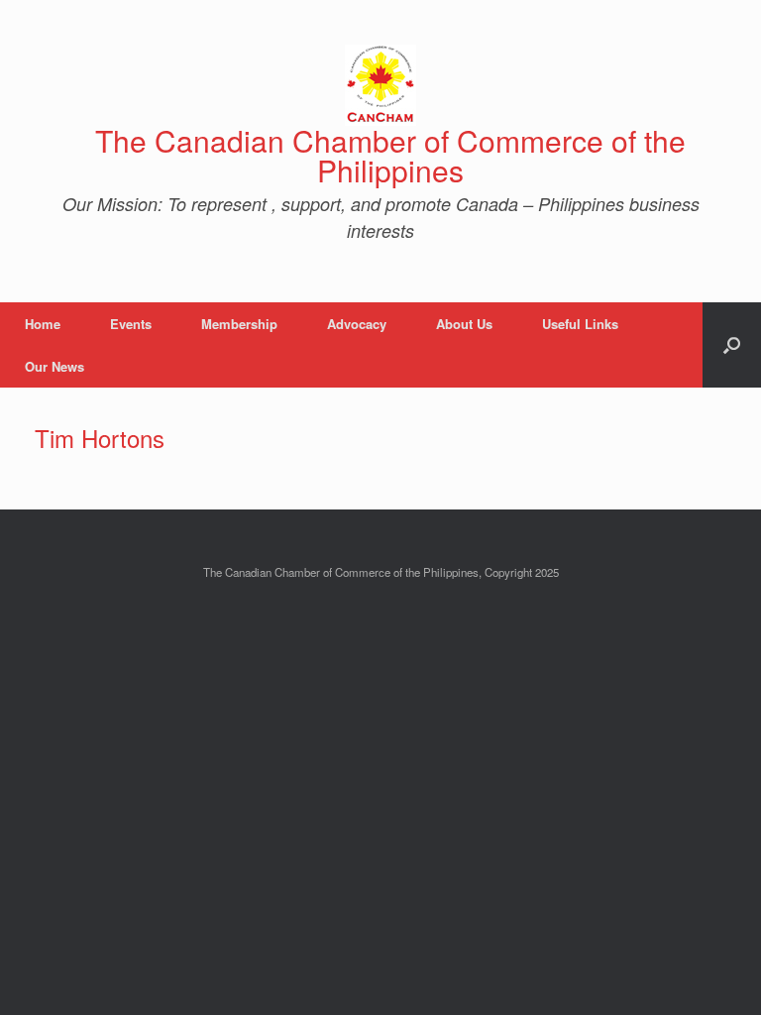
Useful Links (580, 323)
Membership (239, 323)
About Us (464, 323)
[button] (732, 345)
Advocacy (356, 323)
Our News (54, 366)
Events (131, 323)
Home (42, 323)
